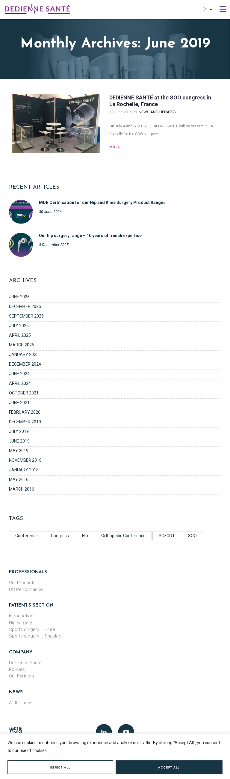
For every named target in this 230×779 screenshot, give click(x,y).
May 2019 (18, 450)
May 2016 (18, 479)
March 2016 (21, 489)
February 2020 (24, 412)
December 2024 (25, 364)
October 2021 (24, 393)
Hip (85, 535)
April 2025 (20, 335)
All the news (21, 702)
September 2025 (26, 316)
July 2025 (19, 325)
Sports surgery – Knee (32, 629)
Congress (60, 535)
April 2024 (20, 383)
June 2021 (19, 402)
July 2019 (19, 431)
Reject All (60, 767)
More (114, 147)
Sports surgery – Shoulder (36, 636)
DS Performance (26, 589)
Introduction (21, 616)
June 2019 (19, 441)
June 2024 (19, 373)
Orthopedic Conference (123, 535)
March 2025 (21, 344)
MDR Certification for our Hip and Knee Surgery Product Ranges (102, 202)
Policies (17, 669)
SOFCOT (167, 535)
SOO (192, 535)
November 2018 (25, 460)
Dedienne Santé (25, 662)
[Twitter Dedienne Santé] (126, 732)
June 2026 (19, 296)
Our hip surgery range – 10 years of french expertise (90, 235)
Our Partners (21, 676)
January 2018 (24, 469)
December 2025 (25, 306)
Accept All (169, 767)
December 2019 (25, 421)
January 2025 (24, 354)
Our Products (22, 582)
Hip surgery (20, 622)
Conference (26, 535)
